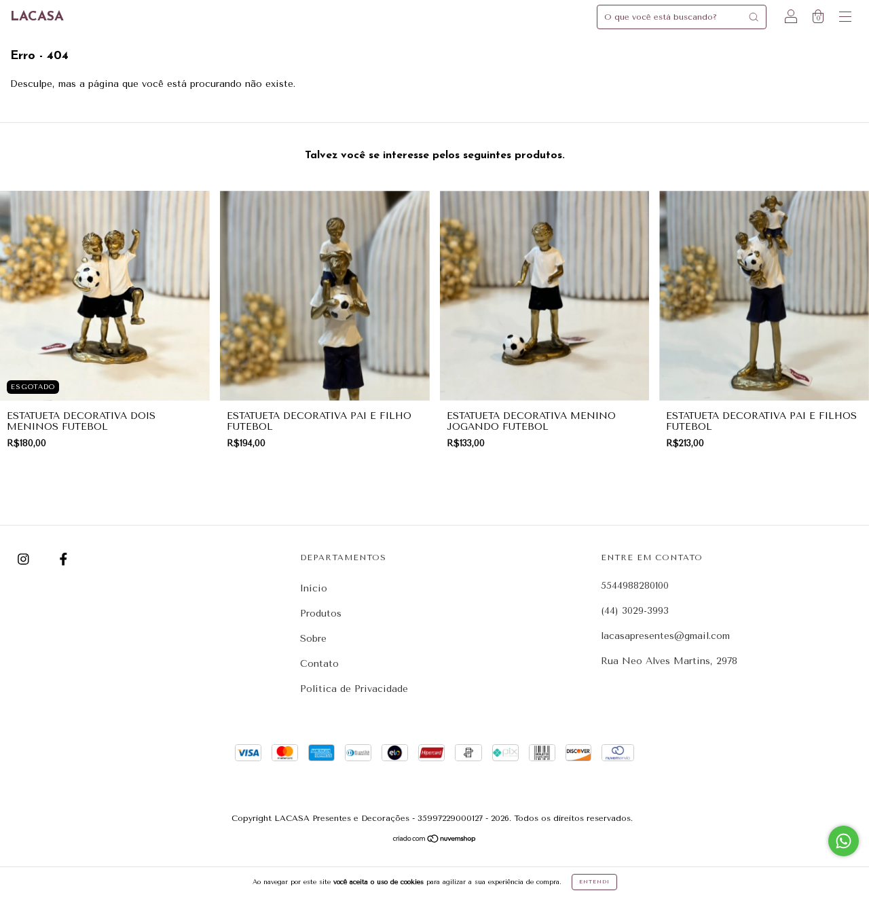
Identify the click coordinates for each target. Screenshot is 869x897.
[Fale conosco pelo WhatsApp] (843, 841)
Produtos (320, 613)
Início (313, 588)
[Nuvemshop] (434, 840)
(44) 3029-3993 (635, 611)
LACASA (37, 17)
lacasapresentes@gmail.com (665, 636)
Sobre (313, 638)
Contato (319, 664)
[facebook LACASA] (63, 560)
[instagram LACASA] (25, 560)
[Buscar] (753, 17)
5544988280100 (635, 585)
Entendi (594, 882)
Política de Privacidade (354, 689)
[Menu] (845, 18)
